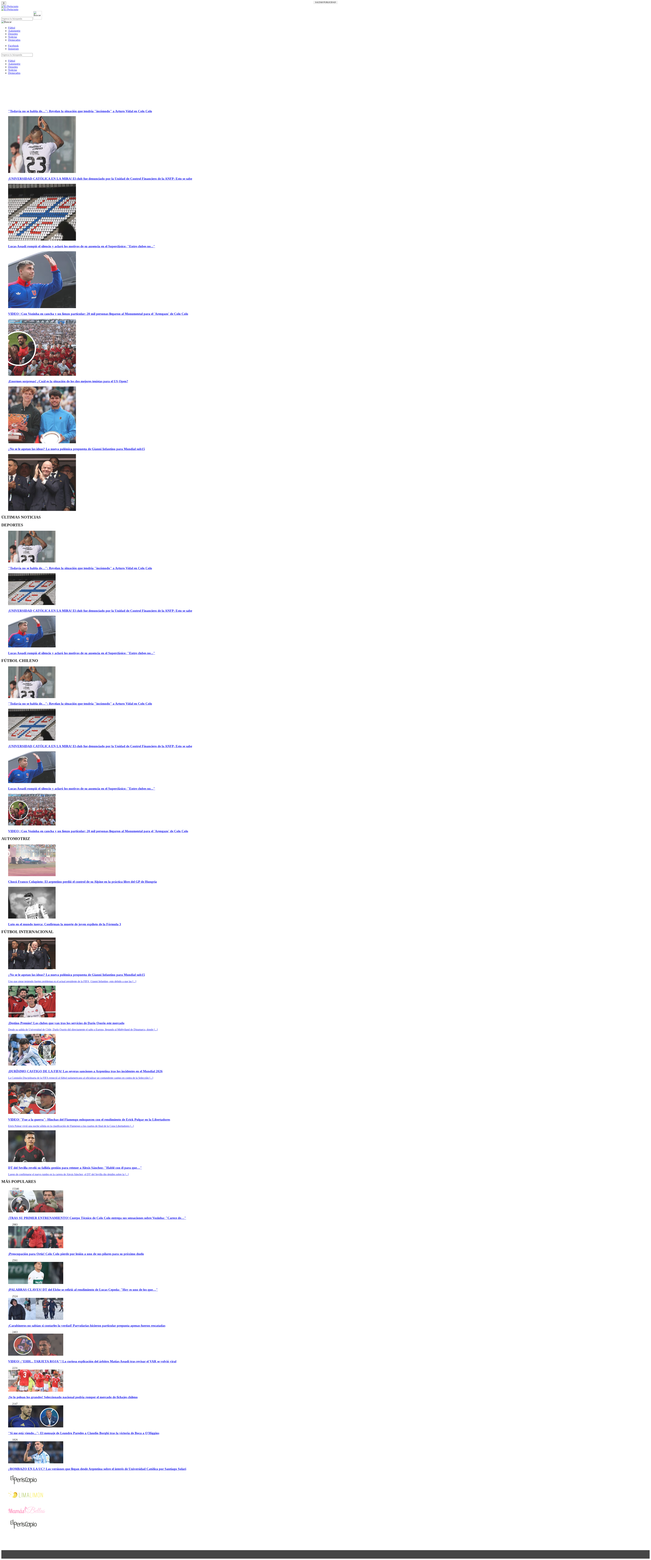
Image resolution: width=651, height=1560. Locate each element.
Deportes (13, 33)
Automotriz (14, 30)
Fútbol (11, 27)
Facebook (13, 45)
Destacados (14, 39)
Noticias (12, 36)
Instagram (13, 48)
